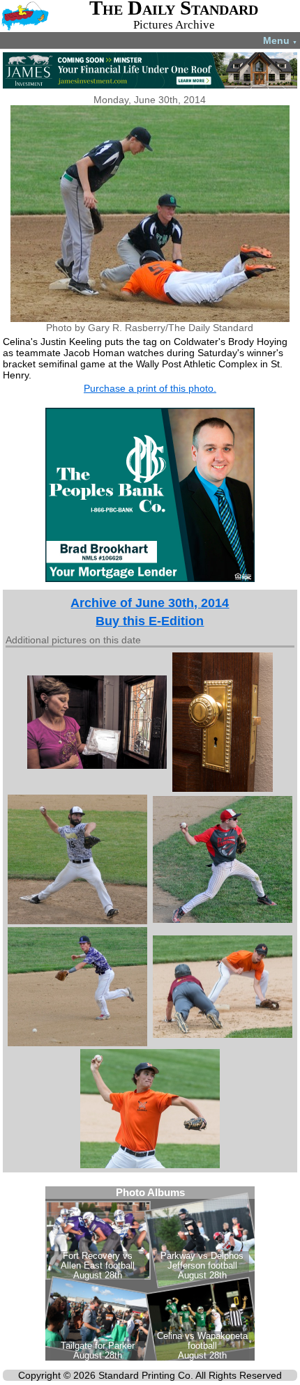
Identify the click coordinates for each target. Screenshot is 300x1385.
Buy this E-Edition (150, 621)
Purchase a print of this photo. (150, 388)
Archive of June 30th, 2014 (149, 603)
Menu (280, 40)
